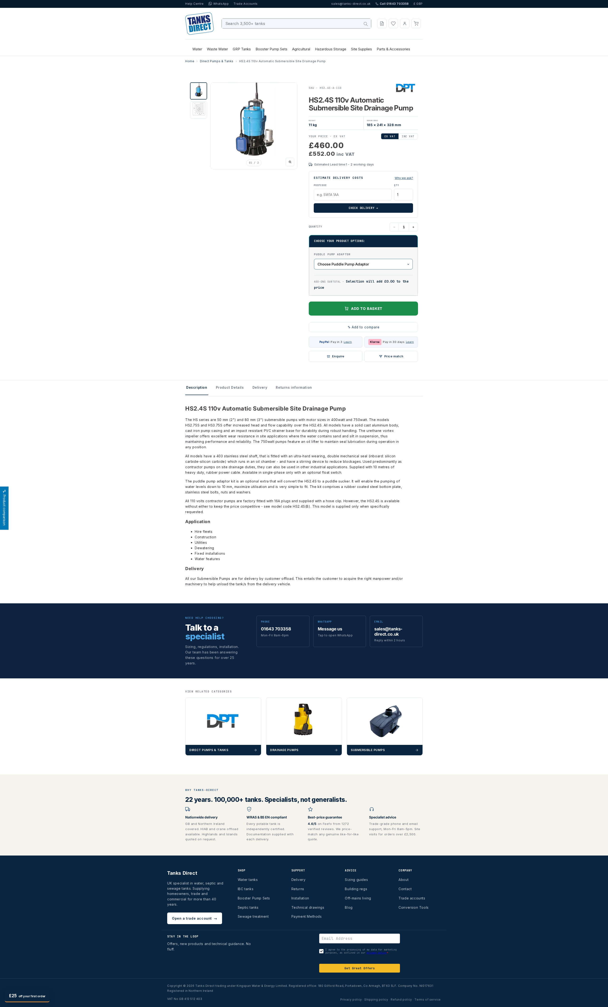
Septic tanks (248, 907)
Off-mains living (358, 898)
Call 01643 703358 (394, 3)
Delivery (298, 880)
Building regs (356, 889)
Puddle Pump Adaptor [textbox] (332, 254)
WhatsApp (221, 3)
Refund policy (401, 999)
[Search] (366, 24)
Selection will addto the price (361, 284)
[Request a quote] (382, 23)
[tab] (198, 90)
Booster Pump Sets (254, 898)
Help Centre (194, 3)
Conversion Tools (414, 907)
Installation (300, 898)
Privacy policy (351, 999)
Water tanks (248, 880)
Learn (348, 342)
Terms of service (427, 999)
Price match (394, 356)
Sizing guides (356, 880)
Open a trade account (194, 918)
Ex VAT (390, 136)
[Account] (404, 23)
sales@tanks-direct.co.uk (350, 3)
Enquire (338, 356)
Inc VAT (408, 136)
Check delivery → (363, 208)
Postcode (320, 185)
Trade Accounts (245, 3)
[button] (416, 23)
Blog (348, 907)
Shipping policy (376, 999)
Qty (396, 185)
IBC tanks (245, 889)
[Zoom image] (290, 162)
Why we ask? (404, 178)
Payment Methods (306, 916)
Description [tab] (196, 387)
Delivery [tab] (259, 387)
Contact (405, 889)
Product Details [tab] (230, 387)
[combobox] (296, 23)
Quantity (315, 226)
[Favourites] (393, 23)
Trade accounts (412, 898)
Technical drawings (307, 907)
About (403, 880)
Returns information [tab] (294, 387)
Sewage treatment (253, 916)
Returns (297, 889)
